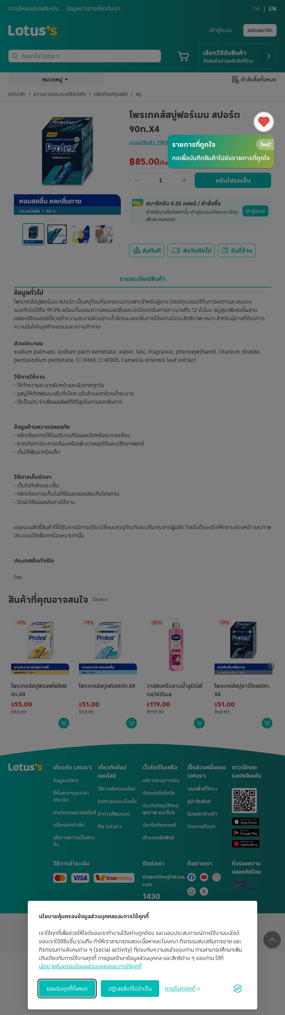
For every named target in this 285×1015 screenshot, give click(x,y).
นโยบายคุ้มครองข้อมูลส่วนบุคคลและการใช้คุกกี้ (90, 966)
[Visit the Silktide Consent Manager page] (237, 988)
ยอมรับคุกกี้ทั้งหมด (67, 988)
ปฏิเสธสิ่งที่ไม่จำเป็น (130, 988)
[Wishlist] (263, 122)
